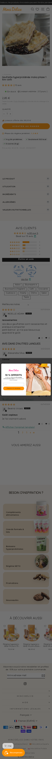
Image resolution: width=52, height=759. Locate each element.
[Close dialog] (49, 365)
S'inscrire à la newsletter (14, 388)
